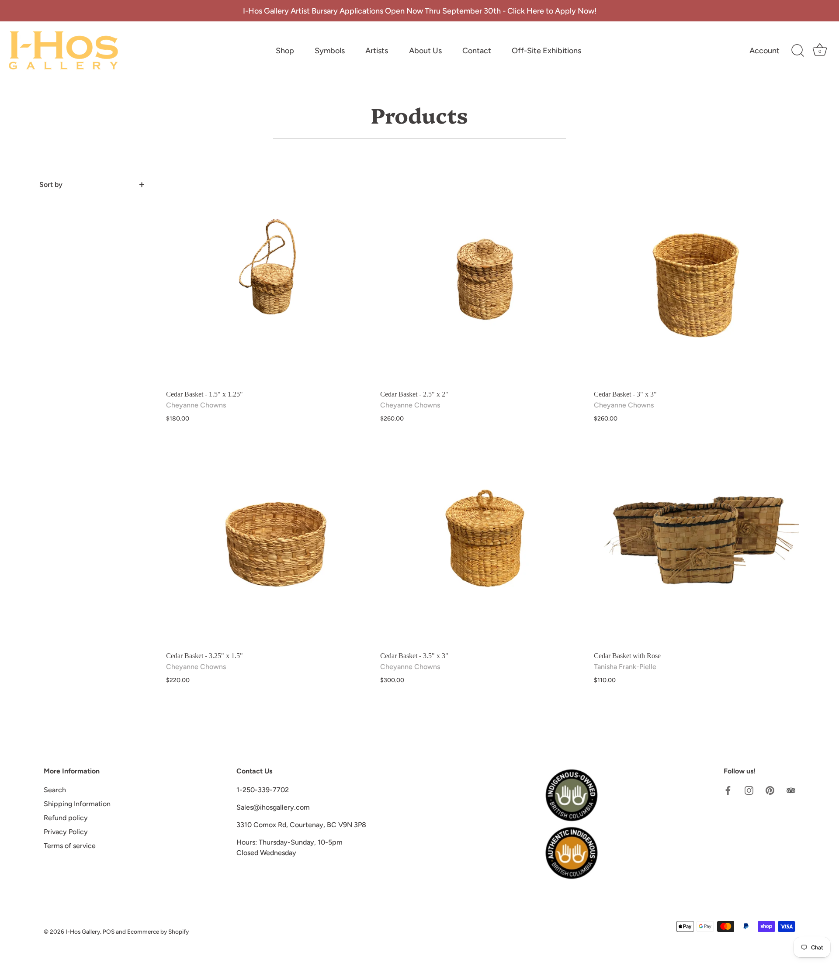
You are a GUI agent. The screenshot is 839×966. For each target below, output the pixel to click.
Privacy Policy (66, 832)
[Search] (797, 50)
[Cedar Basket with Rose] (696, 543)
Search (55, 790)
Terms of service (70, 846)
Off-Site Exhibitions (546, 50)
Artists (376, 50)
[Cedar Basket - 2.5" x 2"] (483, 282)
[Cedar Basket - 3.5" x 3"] (483, 543)
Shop (285, 50)
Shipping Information (77, 804)
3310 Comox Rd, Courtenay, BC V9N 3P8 (301, 825)
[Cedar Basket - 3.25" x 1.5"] (268, 543)
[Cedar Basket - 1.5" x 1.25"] (268, 282)
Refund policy (66, 818)
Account (764, 50)
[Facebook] (728, 790)
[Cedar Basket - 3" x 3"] (696, 282)
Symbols (330, 50)
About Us (425, 50)
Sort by (50, 184)
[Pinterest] (770, 790)
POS (108, 931)
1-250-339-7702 (262, 790)
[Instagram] (749, 790)
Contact (476, 50)
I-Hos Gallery (83, 931)
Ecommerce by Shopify (158, 931)
